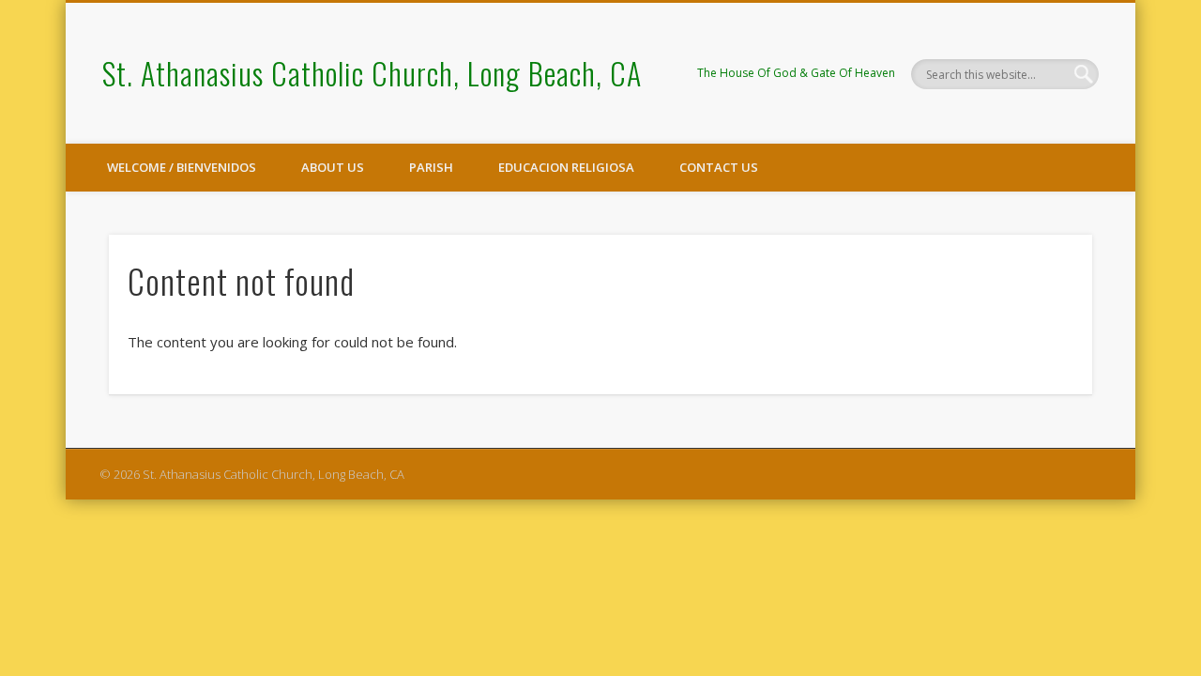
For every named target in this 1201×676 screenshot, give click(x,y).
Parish (431, 167)
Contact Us (718, 167)
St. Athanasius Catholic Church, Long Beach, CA (372, 73)
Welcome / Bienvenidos (181, 167)
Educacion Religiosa (566, 167)
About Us (332, 167)
